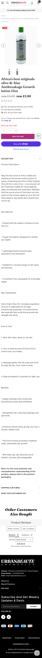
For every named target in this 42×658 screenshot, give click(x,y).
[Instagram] (9, 617)
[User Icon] (32, 3)
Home (3, 16)
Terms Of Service (34, 638)
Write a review (13, 529)
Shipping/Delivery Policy (21, 644)
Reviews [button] (12, 535)
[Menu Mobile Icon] (2, 3)
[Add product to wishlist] (38, 136)
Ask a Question (28, 529)
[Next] (39, 45)
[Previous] (3, 45)
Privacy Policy (20, 638)
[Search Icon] (7, 3)
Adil (32, 649)
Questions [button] (25, 535)
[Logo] (18, 3)
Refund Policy (7, 638)
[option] (21, 45)
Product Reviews (21, 522)
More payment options (21, 149)
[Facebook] (3, 617)
